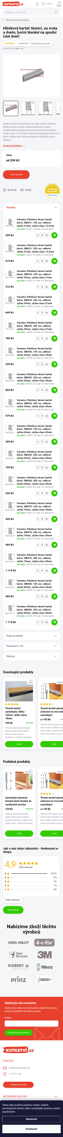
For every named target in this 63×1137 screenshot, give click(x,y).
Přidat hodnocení (13, 900)
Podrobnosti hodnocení (40, 43)
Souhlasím (31, 1129)
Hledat (56, 12)
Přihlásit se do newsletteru (19, 1033)
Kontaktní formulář (18, 1085)
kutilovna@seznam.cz (19, 1068)
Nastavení (31, 1119)
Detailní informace (12, 146)
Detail (19, 744)
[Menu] (59, 4)
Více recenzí (13, 910)
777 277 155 (15, 1074)
